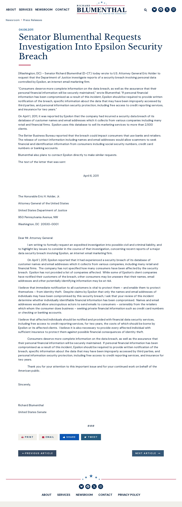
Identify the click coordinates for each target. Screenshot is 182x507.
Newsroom (43, 9)
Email (50, 437)
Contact (62, 9)
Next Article (145, 453)
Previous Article (39, 453)
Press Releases (32, 20)
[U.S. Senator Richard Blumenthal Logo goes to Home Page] (100, 8)
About (11, 9)
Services (25, 9)
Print (29, 437)
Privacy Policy (129, 495)
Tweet (93, 437)
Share (71, 437)
